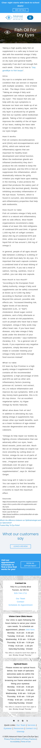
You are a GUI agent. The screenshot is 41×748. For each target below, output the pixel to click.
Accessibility (15, 742)
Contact (20, 602)
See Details (20, 10)
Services (31, 725)
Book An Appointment (30, 564)
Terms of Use (26, 742)
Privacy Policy (9, 739)
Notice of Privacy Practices (26, 739)
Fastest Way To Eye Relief (10, 525)
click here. (30, 630)
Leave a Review (21, 546)
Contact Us (31, 728)
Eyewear (8, 728)
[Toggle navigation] (30, 17)
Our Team (20, 599)
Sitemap (20, 732)
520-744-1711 (20, 593)
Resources (19, 728)
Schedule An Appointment (21, 605)
